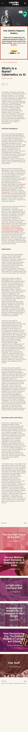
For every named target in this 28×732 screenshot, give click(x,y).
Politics (19, 541)
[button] (3, 84)
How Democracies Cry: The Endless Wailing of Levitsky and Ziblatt (14, 637)
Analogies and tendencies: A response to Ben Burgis (14, 612)
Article (14, 62)
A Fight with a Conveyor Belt (14, 586)
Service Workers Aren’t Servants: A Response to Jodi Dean (14, 561)
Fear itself (14, 662)
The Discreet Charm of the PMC (14, 536)
